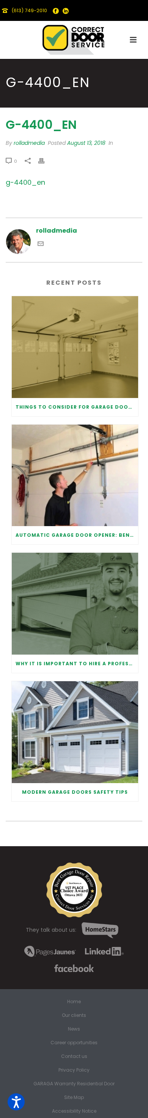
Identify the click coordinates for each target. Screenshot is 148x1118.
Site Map (74, 1097)
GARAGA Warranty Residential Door (74, 1084)
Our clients (74, 1015)
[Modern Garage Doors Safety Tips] (75, 732)
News (74, 1029)
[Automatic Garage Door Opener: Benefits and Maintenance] (75, 475)
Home (74, 1002)
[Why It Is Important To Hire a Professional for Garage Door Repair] (75, 604)
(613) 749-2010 (29, 10)
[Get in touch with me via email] (41, 244)
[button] (16, 1101)
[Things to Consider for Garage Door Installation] (75, 347)
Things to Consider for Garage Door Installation (77, 407)
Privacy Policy (74, 1070)
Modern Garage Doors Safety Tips (75, 792)
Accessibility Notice (74, 1111)
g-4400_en (25, 182)
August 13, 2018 (86, 143)
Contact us (74, 1056)
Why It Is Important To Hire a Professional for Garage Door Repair (77, 663)
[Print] (45, 161)
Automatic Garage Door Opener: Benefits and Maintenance (77, 535)
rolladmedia (29, 143)
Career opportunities (74, 1043)
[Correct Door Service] (74, 38)
